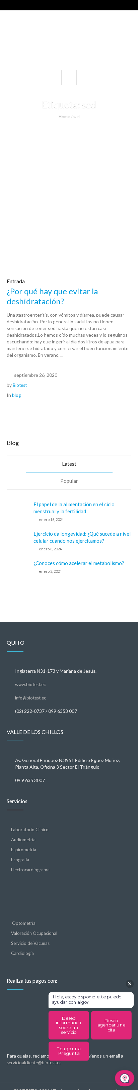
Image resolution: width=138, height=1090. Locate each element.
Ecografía (20, 859)
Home (64, 116)
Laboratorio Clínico (30, 829)
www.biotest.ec (30, 684)
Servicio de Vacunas (30, 943)
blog (16, 395)
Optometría (23, 923)
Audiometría (23, 839)
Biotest (20, 385)
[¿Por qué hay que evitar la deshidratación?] (69, 208)
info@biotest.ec (30, 697)
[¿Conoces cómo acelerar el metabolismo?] (17, 570)
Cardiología (22, 953)
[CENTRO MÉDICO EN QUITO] (69, 40)
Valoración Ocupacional (34, 933)
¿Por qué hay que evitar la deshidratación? (52, 296)
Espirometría (23, 849)
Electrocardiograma (30, 869)
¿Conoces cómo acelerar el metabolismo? (78, 563)
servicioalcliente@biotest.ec (34, 1062)
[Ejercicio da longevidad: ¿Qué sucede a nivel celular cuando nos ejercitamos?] (17, 541)
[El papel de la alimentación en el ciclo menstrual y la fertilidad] (17, 511)
